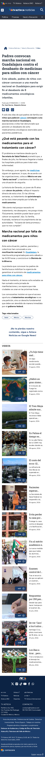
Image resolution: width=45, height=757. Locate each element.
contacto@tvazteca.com (30, 708)
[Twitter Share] (7, 109)
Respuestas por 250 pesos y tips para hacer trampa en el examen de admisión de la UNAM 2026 (36, 597)
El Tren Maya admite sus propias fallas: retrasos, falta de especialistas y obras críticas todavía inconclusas (36, 408)
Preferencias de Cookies (25, 719)
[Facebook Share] (3, 109)
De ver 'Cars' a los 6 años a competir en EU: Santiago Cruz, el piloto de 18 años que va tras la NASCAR (36, 624)
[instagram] (16, 684)
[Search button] (42, 10)
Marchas (28, 317)
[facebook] (29, 684)
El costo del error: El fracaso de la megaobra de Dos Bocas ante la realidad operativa (35, 462)
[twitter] (12, 684)
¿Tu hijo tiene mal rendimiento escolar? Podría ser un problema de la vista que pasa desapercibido (36, 353)
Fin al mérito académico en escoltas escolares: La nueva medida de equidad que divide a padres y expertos (36, 543)
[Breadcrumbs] (6, 48)
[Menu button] (2, 10)
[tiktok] (20, 684)
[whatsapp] (33, 684)
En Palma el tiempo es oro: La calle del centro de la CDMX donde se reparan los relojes (35, 435)
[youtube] (24, 684)
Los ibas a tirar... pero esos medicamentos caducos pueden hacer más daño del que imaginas (36, 651)
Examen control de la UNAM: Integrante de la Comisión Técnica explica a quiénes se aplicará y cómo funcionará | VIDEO (36, 570)
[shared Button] (12, 109)
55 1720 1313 (26, 710)
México (16, 317)
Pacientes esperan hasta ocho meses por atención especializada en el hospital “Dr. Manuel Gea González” (36, 489)
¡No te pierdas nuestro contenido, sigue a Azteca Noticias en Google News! (22, 332)
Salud (6, 317)
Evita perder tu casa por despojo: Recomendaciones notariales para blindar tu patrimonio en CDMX (36, 516)
